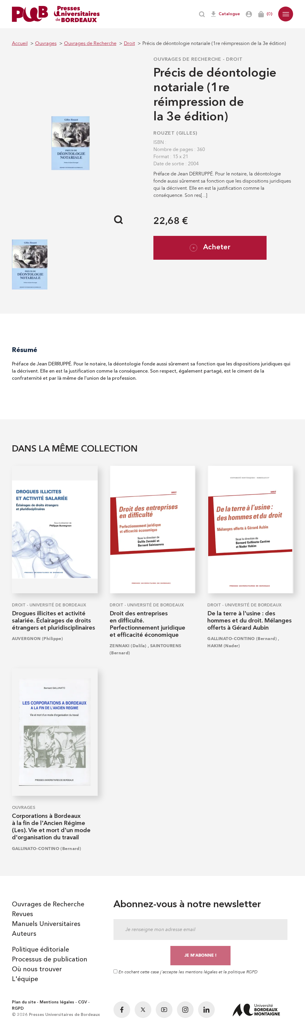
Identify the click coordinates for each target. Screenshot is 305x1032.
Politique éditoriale (40, 950)
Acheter (217, 247)
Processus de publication (49, 959)
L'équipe (25, 979)
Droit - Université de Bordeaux (49, 605)
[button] (285, 14)
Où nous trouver (37, 969)
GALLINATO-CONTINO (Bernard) (242, 638)
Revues (22, 914)
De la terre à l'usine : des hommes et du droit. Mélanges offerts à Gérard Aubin (249, 621)
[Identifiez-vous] (249, 14)
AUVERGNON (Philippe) (37, 638)
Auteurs (24, 934)
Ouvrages (23, 808)
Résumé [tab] (24, 350)
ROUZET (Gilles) (175, 133)
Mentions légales (57, 1002)
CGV (82, 1002)
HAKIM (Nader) (223, 645)
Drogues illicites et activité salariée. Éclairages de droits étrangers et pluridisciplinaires (53, 621)
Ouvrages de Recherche (187, 59)
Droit (234, 59)
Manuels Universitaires (46, 924)
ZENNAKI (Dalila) (128, 645)
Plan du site (24, 1002)
